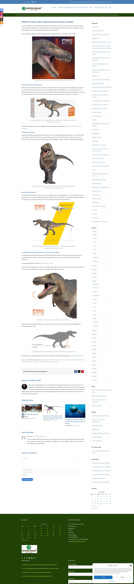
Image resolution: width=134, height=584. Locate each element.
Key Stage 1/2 (95, 129)
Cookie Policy (112, 581)
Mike (24, 359)
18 (104, 501)
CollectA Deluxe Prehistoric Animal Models (101, 53)
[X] (1, 19)
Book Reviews (96, 38)
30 (98, 506)
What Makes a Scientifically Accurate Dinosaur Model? (37, 572)
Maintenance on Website (99, 145)
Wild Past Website (97, 441)
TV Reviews (95, 217)
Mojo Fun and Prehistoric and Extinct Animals (100, 150)
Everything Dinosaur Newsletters (101, 101)
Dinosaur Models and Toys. (47, 263)
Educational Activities (98, 83)
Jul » (97, 508)
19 (106, 501)
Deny (122, 577)
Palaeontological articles (98, 162)
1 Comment (56, 361)
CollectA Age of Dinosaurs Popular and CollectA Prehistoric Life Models (101, 47)
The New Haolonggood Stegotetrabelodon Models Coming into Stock (41, 568)
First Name (71, 571)
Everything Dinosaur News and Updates (61, 359)
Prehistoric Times (97, 191)
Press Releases (49, 361)
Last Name (71, 578)
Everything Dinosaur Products (78, 359)
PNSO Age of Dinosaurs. (77, 356)
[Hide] (0, 25)
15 (95, 501)
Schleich (94, 210)
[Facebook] (1, 10)
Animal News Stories (97, 30)
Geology (94, 120)
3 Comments (77, 417)
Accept (103, 577)
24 (101, 503)
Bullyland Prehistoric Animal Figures (102, 42)
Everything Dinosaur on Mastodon (101, 470)
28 (92, 506)
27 (110, 503)
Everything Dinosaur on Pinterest (101, 474)
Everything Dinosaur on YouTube (100, 482)
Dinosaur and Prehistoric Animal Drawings (100, 59)
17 (101, 501)
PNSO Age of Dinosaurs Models (100, 187)
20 (110, 501)
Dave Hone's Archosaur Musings (100, 415)
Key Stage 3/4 (96, 133)
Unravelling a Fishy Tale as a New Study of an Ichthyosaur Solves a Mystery (53, 421)
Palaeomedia (95, 429)
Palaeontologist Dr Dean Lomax (100, 433)
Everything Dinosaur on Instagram (101, 467)
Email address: (72, 564)
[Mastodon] (31, 558)
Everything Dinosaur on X (99, 478)
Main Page (24, 361)
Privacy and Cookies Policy (99, 396)
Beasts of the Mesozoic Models (100, 34)
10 (101, 499)
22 (95, 503)
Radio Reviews (96, 202)
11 (47, 531)
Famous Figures (96, 112)
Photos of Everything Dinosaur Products (36, 361)
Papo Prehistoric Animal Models (100, 166)
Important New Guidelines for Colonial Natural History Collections (40, 564)
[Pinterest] (1, 13)
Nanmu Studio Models (98, 158)
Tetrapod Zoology (96, 437)
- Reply (45, 436)
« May (93, 508)
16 (98, 501)
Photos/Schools (96, 183)
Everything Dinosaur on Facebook (101, 463)
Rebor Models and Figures (99, 206)
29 (95, 506)
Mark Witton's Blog (97, 425)
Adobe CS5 (41, 359)
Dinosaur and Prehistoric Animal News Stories (100, 71)
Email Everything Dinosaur (79, 541)
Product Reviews (96, 198)
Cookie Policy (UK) (97, 405)
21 (92, 503)
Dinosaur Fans (48, 359)
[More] (1, 22)
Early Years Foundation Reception (101, 79)
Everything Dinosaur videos (99, 108)
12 (106, 499)
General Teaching (97, 116)
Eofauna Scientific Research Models (102, 87)
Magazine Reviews (97, 137)
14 (92, 501)
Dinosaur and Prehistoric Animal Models (100, 65)
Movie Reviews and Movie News (100, 154)
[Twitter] (24, 558)
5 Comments (34, 420)
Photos (94, 170)
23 (98, 503)
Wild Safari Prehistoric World (99, 221)
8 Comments (55, 425)
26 (107, 503)
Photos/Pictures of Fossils (99, 179)
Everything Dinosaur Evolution (100, 91)
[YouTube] (29, 558)
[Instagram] (1, 16)
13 (110, 499)
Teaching (94, 214)
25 (104, 503)
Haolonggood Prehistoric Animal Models (100, 125)
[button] (131, 565)
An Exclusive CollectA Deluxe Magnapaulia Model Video (37, 576)
